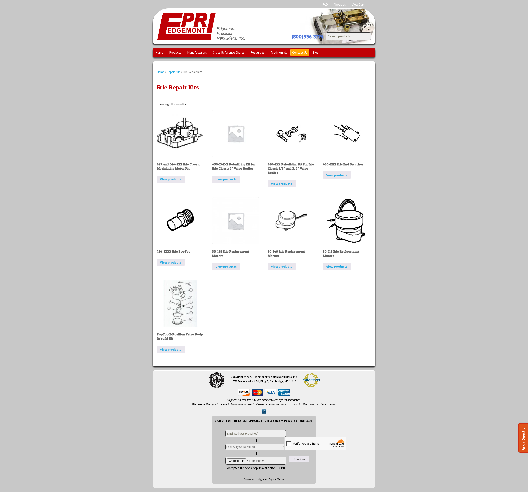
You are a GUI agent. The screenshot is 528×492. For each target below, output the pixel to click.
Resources (257, 52)
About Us (340, 4)
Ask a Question (523, 437)
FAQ (325, 4)
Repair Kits (173, 72)
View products (170, 179)
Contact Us (299, 52)
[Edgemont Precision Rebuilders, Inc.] (186, 26)
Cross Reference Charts (228, 52)
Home (159, 52)
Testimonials (278, 52)
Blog (315, 52)
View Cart (358, 4)
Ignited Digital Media (271, 479)
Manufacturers (197, 52)
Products (175, 52)
